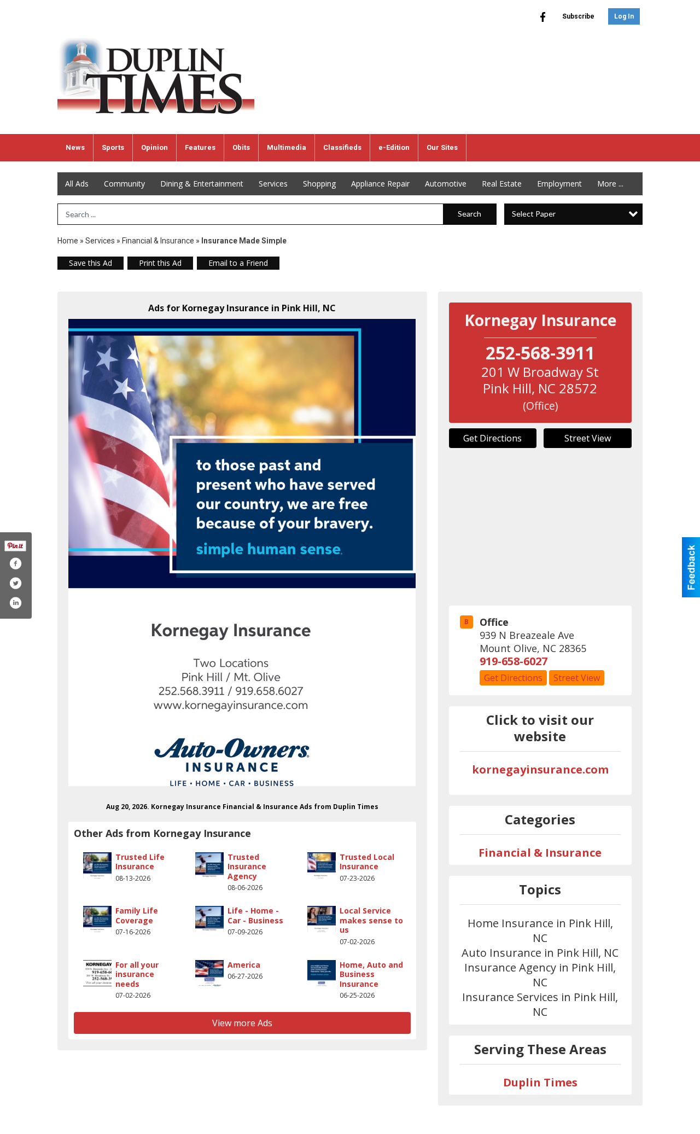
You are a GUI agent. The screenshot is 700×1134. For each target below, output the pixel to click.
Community (124, 183)
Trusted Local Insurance (367, 862)
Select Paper (534, 213)
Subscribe (578, 16)
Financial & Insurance (158, 240)
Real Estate (502, 183)
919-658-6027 (513, 661)
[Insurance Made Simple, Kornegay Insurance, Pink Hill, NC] (242, 552)
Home (67, 240)
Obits (241, 147)
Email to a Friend (238, 263)
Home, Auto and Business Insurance (371, 974)
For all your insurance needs (137, 974)
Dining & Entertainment (201, 183)
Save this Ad (90, 263)
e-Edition (394, 147)
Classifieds (342, 147)
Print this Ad (160, 263)
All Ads (77, 183)
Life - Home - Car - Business (255, 915)
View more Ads (242, 1023)
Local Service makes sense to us (371, 920)
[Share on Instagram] (15, 602)
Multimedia (286, 147)
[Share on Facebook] (15, 563)
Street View (587, 438)
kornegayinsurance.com (540, 769)
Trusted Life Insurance (140, 862)
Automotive (445, 183)
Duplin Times (540, 1082)
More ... (610, 183)
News (75, 147)
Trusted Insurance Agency (247, 866)
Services (273, 183)
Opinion (154, 147)
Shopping (319, 183)
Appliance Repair (380, 183)
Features (200, 147)
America (244, 964)
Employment (559, 183)
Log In (624, 16)
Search (469, 213)
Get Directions (492, 438)
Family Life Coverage (136, 915)
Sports (113, 147)
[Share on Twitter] (15, 583)
